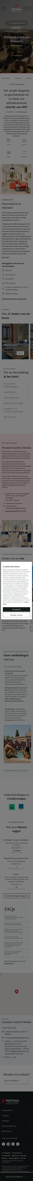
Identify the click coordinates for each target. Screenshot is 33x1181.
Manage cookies (16, 615)
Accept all (16, 609)
